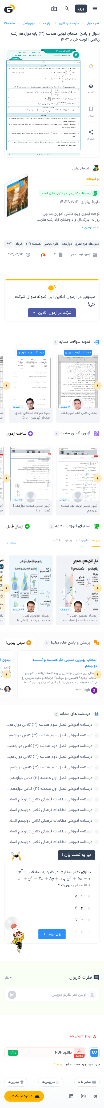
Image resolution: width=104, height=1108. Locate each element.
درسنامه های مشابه (75, 714)
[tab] (93, 179)
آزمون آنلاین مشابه (75, 433)
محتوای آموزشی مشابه (72, 526)
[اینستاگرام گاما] (83, 1096)
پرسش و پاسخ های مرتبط (70, 642)
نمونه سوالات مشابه (74, 342)
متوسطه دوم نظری (69, 23)
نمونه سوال (93, 23)
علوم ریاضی (29, 23)
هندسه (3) (9, 23)
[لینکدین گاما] (71, 1096)
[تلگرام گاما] (95, 1096)
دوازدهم (47, 23)
